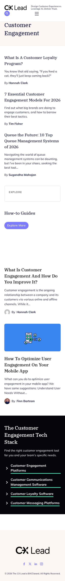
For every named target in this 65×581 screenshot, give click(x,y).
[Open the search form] (7, 14)
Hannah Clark (18, 82)
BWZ (30, 573)
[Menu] (37, 14)
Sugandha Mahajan (22, 174)
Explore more (16, 225)
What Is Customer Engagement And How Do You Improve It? (31, 276)
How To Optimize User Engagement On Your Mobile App (27, 365)
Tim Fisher (16, 123)
